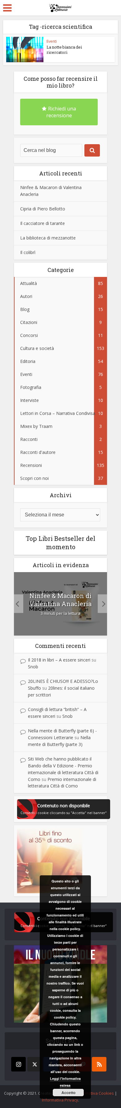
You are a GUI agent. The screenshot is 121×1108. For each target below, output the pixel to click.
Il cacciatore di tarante (42, 223)
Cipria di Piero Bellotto (42, 209)
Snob (33, 667)
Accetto (68, 1092)
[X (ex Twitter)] (34, 1064)
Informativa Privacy (60, 1100)
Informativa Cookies (95, 1093)
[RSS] (99, 1064)
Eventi (52, 41)
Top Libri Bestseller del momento (60, 542)
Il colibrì (27, 252)
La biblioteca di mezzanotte (48, 238)
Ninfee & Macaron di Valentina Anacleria (60, 600)
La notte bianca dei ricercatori (64, 49)
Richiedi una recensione (61, 112)
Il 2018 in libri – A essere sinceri (59, 660)
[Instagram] (18, 1064)
